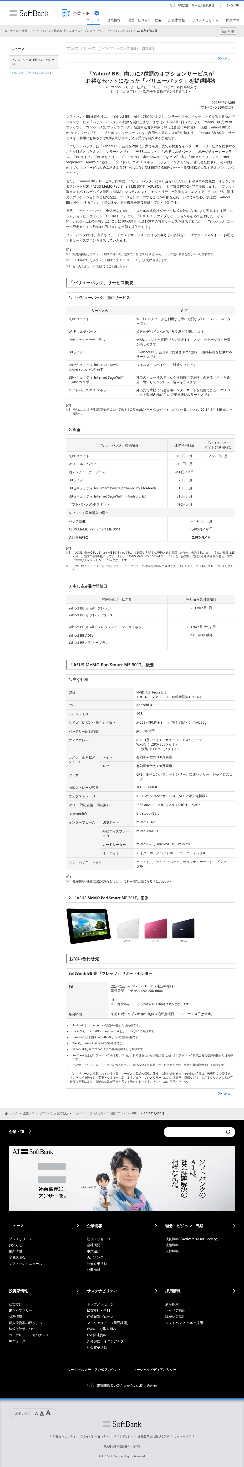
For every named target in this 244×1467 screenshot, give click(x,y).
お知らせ (15, 1245)
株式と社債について (24, 1328)
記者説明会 (17, 1257)
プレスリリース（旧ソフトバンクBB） (108, 31)
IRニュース (17, 1341)
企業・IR (27, 31)
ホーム (14, 31)
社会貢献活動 (97, 1263)
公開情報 (93, 1269)
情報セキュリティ (64, 1436)
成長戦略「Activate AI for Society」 (192, 1239)
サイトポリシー (123, 1436)
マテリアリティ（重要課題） (108, 1322)
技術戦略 (172, 1245)
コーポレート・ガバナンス (29, 1335)
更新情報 (15, 1251)
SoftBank (29, 13)
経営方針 (15, 1304)
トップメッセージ (100, 1304)
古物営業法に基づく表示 (153, 1436)
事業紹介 (93, 1251)
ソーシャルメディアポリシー (155, 1369)
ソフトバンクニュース (25, 1263)
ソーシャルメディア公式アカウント (94, 1369)
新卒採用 (172, 1304)
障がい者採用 (175, 1316)
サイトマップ (182, 1436)
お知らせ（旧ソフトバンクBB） (31, 73)
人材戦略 (172, 1251)
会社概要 (93, 1245)
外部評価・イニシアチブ (105, 1341)
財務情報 (15, 1316)
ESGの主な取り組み (102, 1328)
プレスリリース (20, 1239)
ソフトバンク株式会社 (51, 31)
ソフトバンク (122, 1424)
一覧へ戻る (222, 58)
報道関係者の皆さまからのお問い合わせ (127, 1385)
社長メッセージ (98, 1239)
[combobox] (193, 1132)
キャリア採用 (175, 1310)
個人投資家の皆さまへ (25, 1322)
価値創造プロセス (100, 1316)
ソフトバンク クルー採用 (184, 1322)
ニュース (74, 31)
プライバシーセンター (94, 1436)
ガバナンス (95, 1257)
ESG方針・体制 (98, 1310)
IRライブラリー (20, 1310)
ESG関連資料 (97, 1335)
